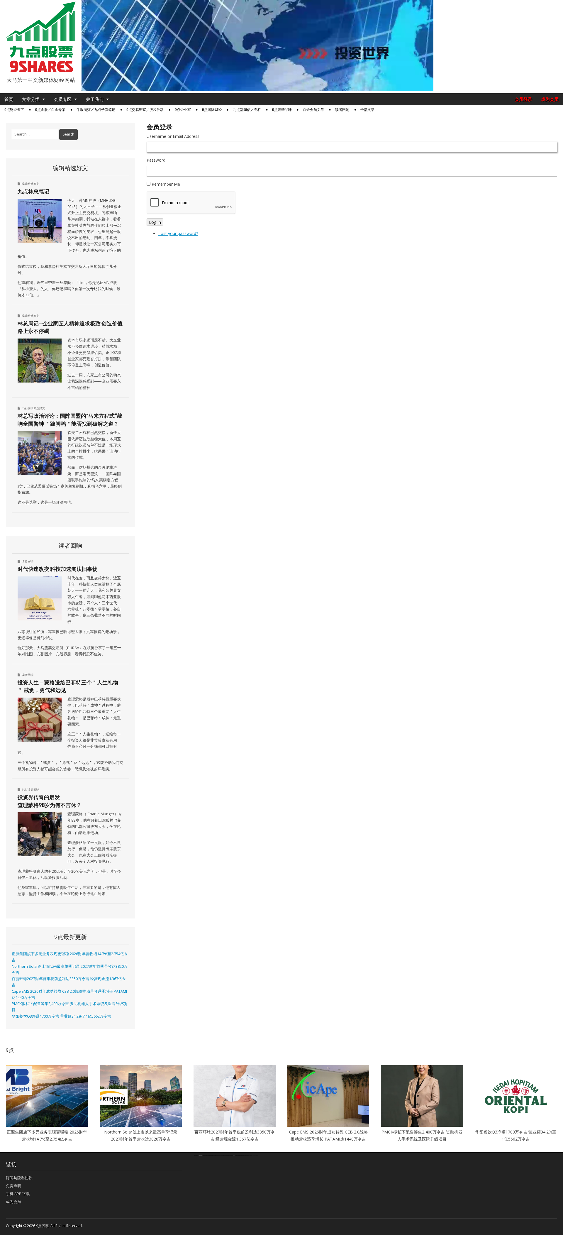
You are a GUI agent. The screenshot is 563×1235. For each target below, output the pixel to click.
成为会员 (550, 99)
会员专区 (63, 99)
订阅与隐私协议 (19, 1177)
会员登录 (523, 99)
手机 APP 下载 (18, 1193)
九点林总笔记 (33, 191)
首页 (8, 99)
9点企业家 (183, 110)
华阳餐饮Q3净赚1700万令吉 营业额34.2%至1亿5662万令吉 (61, 1016)
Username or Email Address (173, 136)
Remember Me (166, 184)
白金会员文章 (313, 110)
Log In (155, 222)
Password (156, 160)
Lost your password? (178, 233)
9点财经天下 (14, 110)
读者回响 (342, 110)
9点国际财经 (212, 110)
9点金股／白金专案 (50, 110)
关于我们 (95, 99)
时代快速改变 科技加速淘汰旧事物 (58, 569)
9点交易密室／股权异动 (145, 110)
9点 (24, 408)
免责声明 (13, 1185)
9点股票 (42, 1225)
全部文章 (367, 110)
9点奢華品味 (282, 110)
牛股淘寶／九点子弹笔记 (96, 110)
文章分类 (31, 99)
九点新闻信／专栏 (247, 110)
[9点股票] (41, 37)
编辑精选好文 (30, 183)
